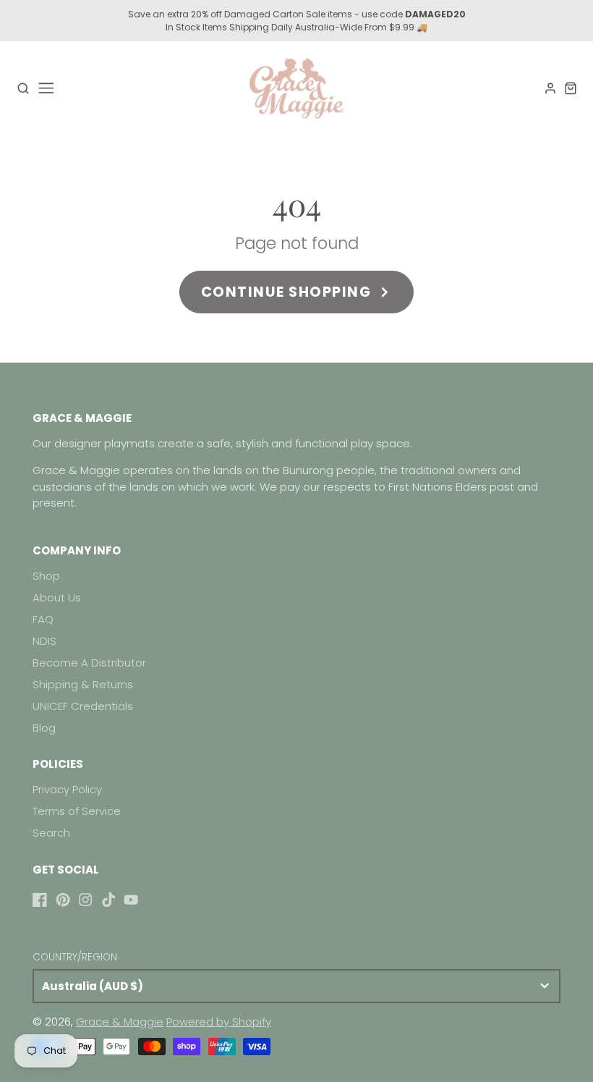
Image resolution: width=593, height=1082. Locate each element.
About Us (57, 597)
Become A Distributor (89, 662)
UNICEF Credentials (83, 706)
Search (51, 832)
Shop (46, 575)
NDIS (44, 640)
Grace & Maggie (119, 1021)
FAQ (43, 619)
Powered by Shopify (218, 1021)
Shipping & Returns (83, 684)
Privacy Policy (67, 789)
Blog (44, 727)
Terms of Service (77, 811)
